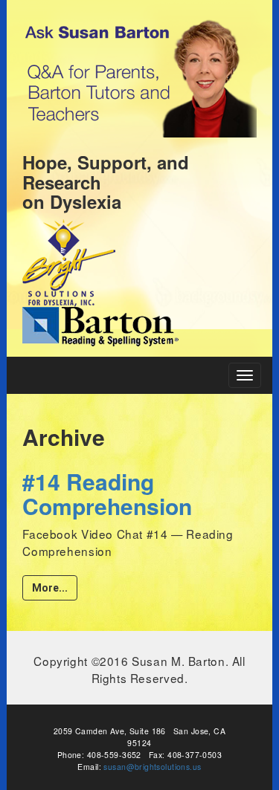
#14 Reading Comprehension (107, 493)
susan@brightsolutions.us (152, 766)
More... (50, 588)
